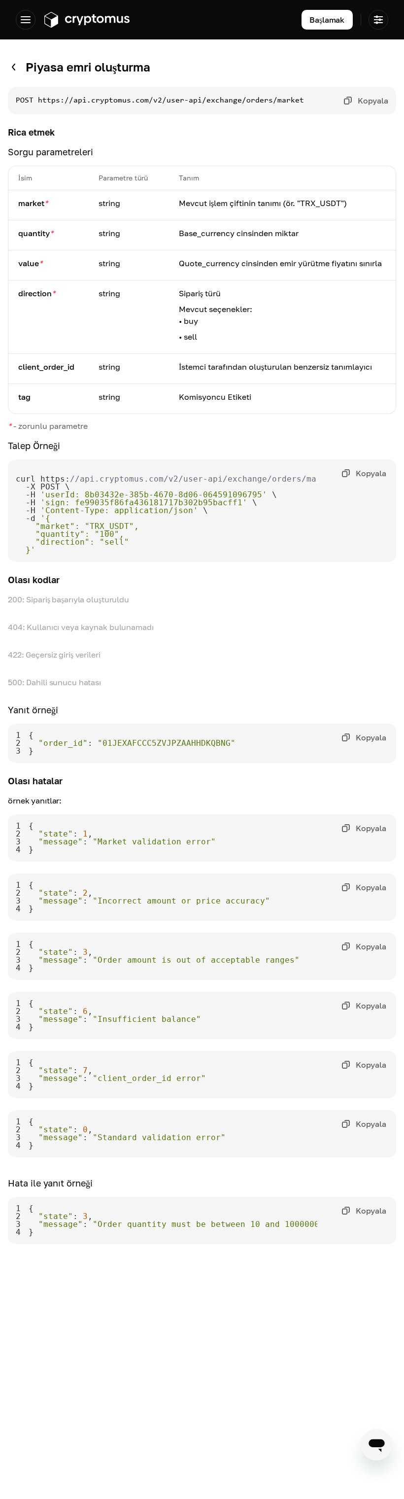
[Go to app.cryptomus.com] (86, 20)
